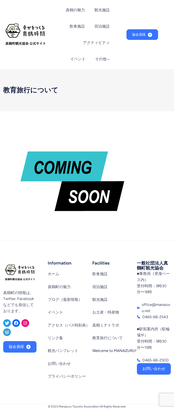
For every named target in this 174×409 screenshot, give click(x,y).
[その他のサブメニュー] (108, 59)
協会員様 (139, 34)
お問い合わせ (153, 368)
